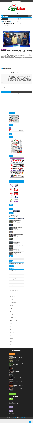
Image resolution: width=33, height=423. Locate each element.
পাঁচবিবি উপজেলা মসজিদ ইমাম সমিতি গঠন (17, 377)
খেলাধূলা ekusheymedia (13, 285)
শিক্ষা (10, 300)
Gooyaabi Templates (23, 417)
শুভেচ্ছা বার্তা (11, 323)
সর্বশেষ (11, 218)
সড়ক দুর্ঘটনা (11, 293)
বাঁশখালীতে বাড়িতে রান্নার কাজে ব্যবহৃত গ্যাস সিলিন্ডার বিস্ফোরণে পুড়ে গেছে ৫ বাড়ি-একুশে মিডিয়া (18, 385)
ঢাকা (3, 21)
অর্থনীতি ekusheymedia (13, 302)
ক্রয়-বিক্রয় (11, 344)
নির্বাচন (11, 303)
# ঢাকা (3, 68)
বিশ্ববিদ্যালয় (11, 308)
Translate (15, 216)
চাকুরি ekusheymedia (13, 332)
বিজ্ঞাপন (11, 341)
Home (2, 21)
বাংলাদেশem (11, 276)
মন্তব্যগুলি (21, 218)
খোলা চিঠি (11, 335)
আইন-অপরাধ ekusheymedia (14, 290)
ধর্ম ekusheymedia (13, 317)
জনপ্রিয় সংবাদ (16, 218)
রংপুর (10, 282)
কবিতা (10, 311)
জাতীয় (10, 326)
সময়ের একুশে (11, 294)
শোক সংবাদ (11, 305)
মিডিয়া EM (11, 291)
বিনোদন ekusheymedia (13, 284)
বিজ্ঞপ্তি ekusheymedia (13, 288)
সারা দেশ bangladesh (7, 21)
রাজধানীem (11, 299)
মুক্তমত (11, 287)
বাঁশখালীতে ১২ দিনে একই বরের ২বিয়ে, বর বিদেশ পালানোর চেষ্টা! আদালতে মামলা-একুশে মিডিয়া (18, 389)
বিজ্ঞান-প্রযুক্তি (12, 338)
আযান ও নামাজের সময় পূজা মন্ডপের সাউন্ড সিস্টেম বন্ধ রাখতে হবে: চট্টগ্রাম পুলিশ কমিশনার (18, 357)
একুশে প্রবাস (11, 314)
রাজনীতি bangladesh (13, 273)
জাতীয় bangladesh (13, 279)
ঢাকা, (9, 25)
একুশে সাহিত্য (11, 329)
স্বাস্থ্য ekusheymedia (13, 320)
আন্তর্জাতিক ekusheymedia (14, 278)
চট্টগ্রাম (11, 272)
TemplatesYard (14, 417)
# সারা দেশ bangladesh (8, 68)
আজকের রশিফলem (12, 296)
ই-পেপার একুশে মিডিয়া (12, 275)
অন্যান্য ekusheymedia (13, 306)
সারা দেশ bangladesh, (12, 25)
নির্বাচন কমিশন (11, 297)
